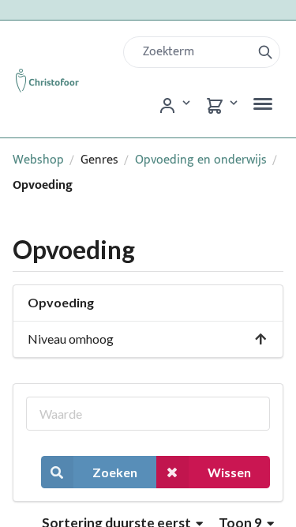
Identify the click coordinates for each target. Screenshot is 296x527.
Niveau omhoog (71, 338)
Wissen (229, 472)
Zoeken (114, 472)
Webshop (38, 160)
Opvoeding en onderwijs (201, 160)
